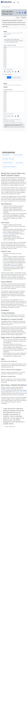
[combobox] (14, 7)
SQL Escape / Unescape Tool (20, 372)
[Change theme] (14, 2)
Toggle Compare (16, 77)
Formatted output (8, 89)
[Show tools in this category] (25, 13)
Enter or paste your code (10, 45)
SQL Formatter (14, 245)
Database (24, 17)
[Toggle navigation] (18, 2)
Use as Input (7, 116)
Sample (9, 71)
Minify (9, 77)
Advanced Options (8, 74)
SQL (18, 17)
